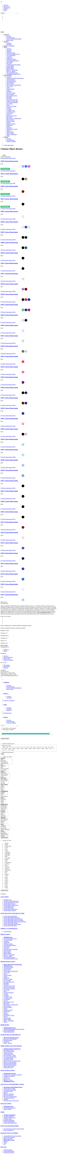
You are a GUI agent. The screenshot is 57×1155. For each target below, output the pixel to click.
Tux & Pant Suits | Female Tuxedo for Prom (14, 1128)
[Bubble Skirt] (5, 772)
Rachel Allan (7, 1011)
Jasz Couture (7, 990)
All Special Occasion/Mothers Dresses (13, 1087)
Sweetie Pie (6, 1041)
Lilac (6, 861)
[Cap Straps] (4, 832)
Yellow (6, 843)
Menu (2, 32)
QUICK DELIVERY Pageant (11, 923)
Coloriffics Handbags (9, 1116)
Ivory (6, 877)
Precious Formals (8, 1007)
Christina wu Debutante (9, 1076)
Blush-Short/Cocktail (8, 1050)
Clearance (6, 1099)
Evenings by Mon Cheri (9, 987)
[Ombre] (2, 789)
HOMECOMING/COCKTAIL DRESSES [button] (11, 1046)
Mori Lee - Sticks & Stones (10, 1062)
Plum (6, 871)
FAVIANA (6, 984)
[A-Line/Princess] (4, 819)
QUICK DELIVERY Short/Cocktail (12, 924)
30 (52, 747)
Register (5, 9)
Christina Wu (7, 942)
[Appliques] (4, 792)
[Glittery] (2, 786)
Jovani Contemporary (9, 1130)
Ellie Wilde (6, 983)
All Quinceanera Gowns (10, 1073)
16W (10, 748)
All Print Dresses (8, 968)
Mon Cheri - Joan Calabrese (10, 1039)
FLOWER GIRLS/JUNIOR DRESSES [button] (11, 1034)
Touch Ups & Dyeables (9, 1121)
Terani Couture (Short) (9, 1066)
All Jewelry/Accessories (9, 1137)
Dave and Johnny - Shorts (10, 1055)
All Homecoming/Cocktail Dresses (12, 1048)
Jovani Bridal (7, 946)
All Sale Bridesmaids (8, 907)
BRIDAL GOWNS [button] (5, 934)
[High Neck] (4, 815)
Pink (6, 865)
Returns (5, 651)
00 (7, 747)
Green (6, 847)
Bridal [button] (5, 704)
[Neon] (2, 788)
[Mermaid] (4, 821)
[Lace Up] (4, 782)
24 (43, 747)
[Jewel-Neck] (4, 816)
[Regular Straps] (4, 833)
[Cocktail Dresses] (6, 763)
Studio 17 (6, 1016)
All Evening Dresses (8, 967)
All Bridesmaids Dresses (10, 1027)
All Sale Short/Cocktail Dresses (11, 905)
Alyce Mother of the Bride (10, 1090)
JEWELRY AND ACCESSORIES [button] (9, 1133)
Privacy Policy (7, 658)
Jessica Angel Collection (9, 988)
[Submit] (17, 13)
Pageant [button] (6, 717)
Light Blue (7, 853)
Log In (5, 10)
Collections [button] (6, 682)
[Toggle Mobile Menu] (1, 677)
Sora (5, 1144)
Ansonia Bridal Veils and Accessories (12, 1136)
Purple (6, 859)
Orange (7, 874)
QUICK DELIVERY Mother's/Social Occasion (15, 921)
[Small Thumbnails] (1, 153)
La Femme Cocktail (8, 1059)
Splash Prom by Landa (9, 1015)
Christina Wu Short (8, 1052)
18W (14, 748)
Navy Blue (7, 858)
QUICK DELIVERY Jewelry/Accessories (13, 920)
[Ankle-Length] (4, 805)
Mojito (6, 844)
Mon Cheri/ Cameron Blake (10, 1096)
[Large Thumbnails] (2, 153)
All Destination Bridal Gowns (11, 958)
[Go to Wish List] (2, 1)
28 (49, 747)
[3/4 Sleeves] (5, 827)
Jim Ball (5, 1141)
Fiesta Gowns (7, 1078)
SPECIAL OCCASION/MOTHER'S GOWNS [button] (12, 1084)
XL (9, 750)
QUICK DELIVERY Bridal (10, 916)
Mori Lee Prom (7, 1006)
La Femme (6, 995)
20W (18, 748)
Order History (7, 666)
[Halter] (4, 813)
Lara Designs (7, 999)
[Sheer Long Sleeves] (5, 829)
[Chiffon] (3, 800)
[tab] (30, 682)
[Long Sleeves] (5, 828)
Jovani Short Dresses (8, 1058)
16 (31, 747)
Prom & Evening (8, 713)
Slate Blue (7, 855)
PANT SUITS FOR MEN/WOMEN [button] (10, 1126)
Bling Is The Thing (8, 1138)
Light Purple (8, 862)
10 (22, 747)
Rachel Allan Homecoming (10, 1063)
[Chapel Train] (4, 808)
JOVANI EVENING (9, 992)
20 (37, 747)
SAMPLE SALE (8, 899)
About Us (6, 656)
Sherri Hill (6, 1014)
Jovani (5, 991)
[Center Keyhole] (5, 775)
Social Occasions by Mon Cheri (11, 1100)
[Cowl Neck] (4, 812)
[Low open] (4, 783)
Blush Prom (6, 978)
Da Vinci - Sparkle (8, 979)
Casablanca (6, 941)
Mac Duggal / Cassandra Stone (11, 1004)
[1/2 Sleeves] (5, 825)
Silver (6, 886)
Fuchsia (7, 868)
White (6, 887)
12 (25, 747)
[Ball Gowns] (5, 766)
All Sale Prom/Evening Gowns (11, 902)
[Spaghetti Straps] (4, 834)
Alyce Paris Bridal (8, 940)
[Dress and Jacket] (5, 768)
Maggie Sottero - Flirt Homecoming (12, 1060)
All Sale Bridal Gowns (9, 906)
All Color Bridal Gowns (9, 957)
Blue (6, 856)
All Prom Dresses (8, 966)
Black (6, 883)
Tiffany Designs (7, 1019)
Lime (6, 849)
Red (6, 873)
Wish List (6, 5)
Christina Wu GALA (8, 1067)
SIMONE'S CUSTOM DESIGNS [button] (9, 928)
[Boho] (5, 767)
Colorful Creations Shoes (9, 1117)
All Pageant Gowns (8, 1106)
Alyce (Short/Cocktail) (9, 1051)
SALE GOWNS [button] (5, 896)
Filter (4, 155)
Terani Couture (7, 1018)
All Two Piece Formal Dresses (11, 971)
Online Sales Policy (8, 657)
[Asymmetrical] (4, 807)
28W (34, 748)
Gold (6, 880)
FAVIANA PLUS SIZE (9, 986)
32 (2, 748)
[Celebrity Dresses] (5, 774)
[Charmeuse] (3, 799)
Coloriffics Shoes (8, 1119)
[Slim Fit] (4, 822)
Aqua (6, 850)
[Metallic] (2, 787)
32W (42, 748)
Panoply (5, 1008)
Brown (6, 881)
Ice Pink (7, 864)
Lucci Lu (6, 1000)
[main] (28, 374)
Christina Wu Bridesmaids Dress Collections (14, 1029)
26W (30, 748)
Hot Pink (7, 867)
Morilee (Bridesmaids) (9, 1031)
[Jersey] (3, 803)
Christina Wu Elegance (9, 1098)
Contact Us (6, 649)
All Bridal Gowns (8, 937)
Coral (6, 875)
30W (38, 748)
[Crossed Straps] (4, 780)
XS (50, 748)
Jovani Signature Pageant (9, 1107)
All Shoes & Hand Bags (9, 1115)
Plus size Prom (7, 970)
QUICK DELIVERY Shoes (10, 925)
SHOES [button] (3, 1112)
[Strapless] (4, 836)
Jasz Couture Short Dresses (10, 1056)
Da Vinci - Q (7, 1077)
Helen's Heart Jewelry (9, 1140)
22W (22, 748)
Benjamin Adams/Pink (9, 1120)
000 (4, 747)
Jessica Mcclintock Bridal (10, 945)
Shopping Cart (7, 7)
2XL (13, 750)
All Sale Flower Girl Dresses (10, 909)
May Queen (6, 1003)
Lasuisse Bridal (7, 950)
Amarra (5, 974)
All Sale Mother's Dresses (10, 910)
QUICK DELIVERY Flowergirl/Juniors (13, 919)
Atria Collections (8, 975)
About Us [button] (6, 693)
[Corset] (5, 776)
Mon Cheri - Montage (9, 1094)
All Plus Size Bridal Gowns (10, 938)
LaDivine (6, 994)
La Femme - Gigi (8, 996)
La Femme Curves (8, 998)
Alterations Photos (8, 1149)
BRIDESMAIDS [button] (5, 1025)
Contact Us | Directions (9, 700)
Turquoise (7, 852)
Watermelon (8, 870)
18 (34, 747)
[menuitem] (30, 5)
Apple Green (8, 846)
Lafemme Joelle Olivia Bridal (10, 949)
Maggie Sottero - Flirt (9, 1002)
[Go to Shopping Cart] (1, 1)
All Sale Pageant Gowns (9, 903)
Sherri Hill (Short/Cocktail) (10, 1065)
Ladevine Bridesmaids (9, 1151)
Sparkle (5, 1012)
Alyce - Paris (7, 972)
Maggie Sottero (7, 952)
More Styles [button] (4, 1147)
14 (28, 747)
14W (6, 748)
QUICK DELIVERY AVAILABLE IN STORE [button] (12, 913)
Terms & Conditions (8, 660)
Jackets (5, 1142)
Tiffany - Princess (8, 1043)
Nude (6, 878)
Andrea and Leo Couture (9, 1088)
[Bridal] (6, 759)
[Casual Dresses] (6, 762)
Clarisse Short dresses (9, 145)
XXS (47, 748)
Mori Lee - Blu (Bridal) (9, 954)
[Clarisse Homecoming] (8, 158)
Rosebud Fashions (8, 1040)
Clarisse (5, 976)
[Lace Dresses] (5, 770)
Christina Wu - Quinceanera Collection (13, 1074)
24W (26, 748)
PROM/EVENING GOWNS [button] (8, 961)
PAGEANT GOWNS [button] (6, 1103)
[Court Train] (4, 809)
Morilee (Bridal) (7, 953)
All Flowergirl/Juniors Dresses (11, 1037)
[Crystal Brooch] (4, 796)
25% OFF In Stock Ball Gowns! (11, 901)
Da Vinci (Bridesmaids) (9, 1030)
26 (46, 747)
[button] (7, 35)
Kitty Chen (6, 948)
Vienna (5, 1022)
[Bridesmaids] (6, 760)
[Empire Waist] (4, 820)
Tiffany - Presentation (9, 1020)
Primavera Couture (8, 1010)
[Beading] (4, 794)
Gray (6, 884)
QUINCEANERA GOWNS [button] (8, 1070)
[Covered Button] (4, 779)
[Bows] (4, 795)
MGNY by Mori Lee (8, 1095)
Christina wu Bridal (8, 944)
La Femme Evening (8, 1091)
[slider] (51, 734)
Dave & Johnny (7, 980)
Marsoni (5, 1092)
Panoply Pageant (7, 1109)
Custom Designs (7, 931)
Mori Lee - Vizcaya (8, 1080)
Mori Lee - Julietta (8, 956)
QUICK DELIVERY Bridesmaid (11, 917)
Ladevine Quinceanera (9, 1152)
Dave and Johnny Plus (9, 982)
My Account (6, 6)
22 (40, 747)
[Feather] (3, 801)
